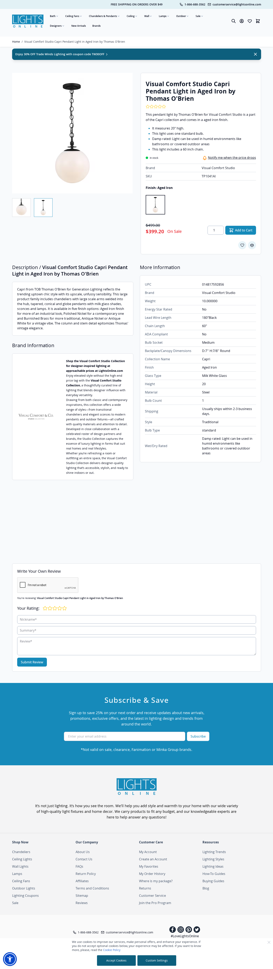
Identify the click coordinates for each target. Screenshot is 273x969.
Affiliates (82, 881)
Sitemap (82, 895)
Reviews (82, 903)
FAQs (79, 866)
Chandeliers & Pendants (103, 16)
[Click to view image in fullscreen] (72, 133)
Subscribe (198, 736)
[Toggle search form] (233, 21)
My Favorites (148, 866)
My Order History (152, 873)
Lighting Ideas (212, 866)
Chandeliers (21, 852)
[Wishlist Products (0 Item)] (250, 21)
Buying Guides (213, 881)
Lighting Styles (213, 859)
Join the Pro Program (155, 903)
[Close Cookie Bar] (269, 942)
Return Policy (86, 873)
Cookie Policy (111, 950)
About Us (83, 852)
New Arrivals (78, 26)
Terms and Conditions (92, 888)
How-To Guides (213, 873)
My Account (148, 852)
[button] (10, 959)
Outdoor (181, 16)
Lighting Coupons (25, 895)
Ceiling (131, 16)
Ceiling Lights (22, 859)
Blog (205, 888)
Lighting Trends (214, 852)
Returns (145, 888)
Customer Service (152, 895)
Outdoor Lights (23, 888)
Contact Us (84, 859)
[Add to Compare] (252, 245)
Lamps (163, 16)
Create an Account (153, 859)
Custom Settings (157, 960)
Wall (146, 16)
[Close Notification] (255, 54)
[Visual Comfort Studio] (36, 416)
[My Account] (241, 21)
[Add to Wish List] (242, 245)
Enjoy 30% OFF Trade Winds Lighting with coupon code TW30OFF (60, 54)
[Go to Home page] (28, 21)
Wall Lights (20, 866)
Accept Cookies (116, 960)
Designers (56, 26)
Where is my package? (156, 881)
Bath (53, 16)
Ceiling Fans (72, 16)
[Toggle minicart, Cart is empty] (258, 21)
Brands (96, 26)
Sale (198, 16)
